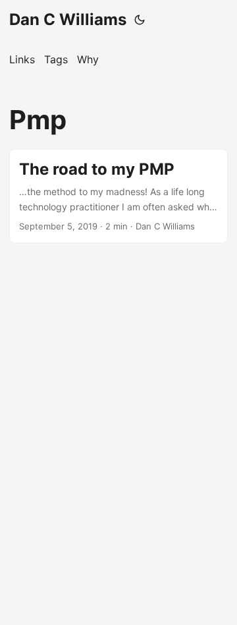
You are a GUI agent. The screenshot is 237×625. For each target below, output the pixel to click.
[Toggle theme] (139, 20)
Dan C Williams (67, 19)
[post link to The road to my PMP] (118, 196)
